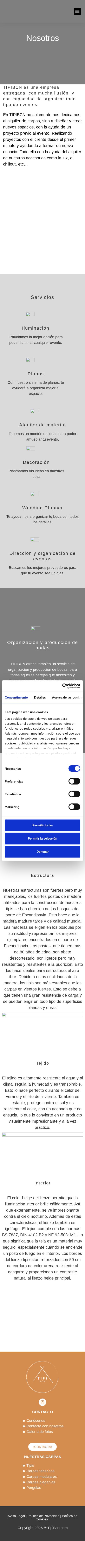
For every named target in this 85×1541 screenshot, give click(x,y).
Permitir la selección (42, 838)
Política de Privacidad (43, 1516)
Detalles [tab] (40, 697)
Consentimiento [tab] (16, 697)
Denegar (43, 851)
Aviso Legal (16, 1516)
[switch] (74, 781)
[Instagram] (42, 1402)
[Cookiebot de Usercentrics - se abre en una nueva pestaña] (62, 686)
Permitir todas (42, 825)
